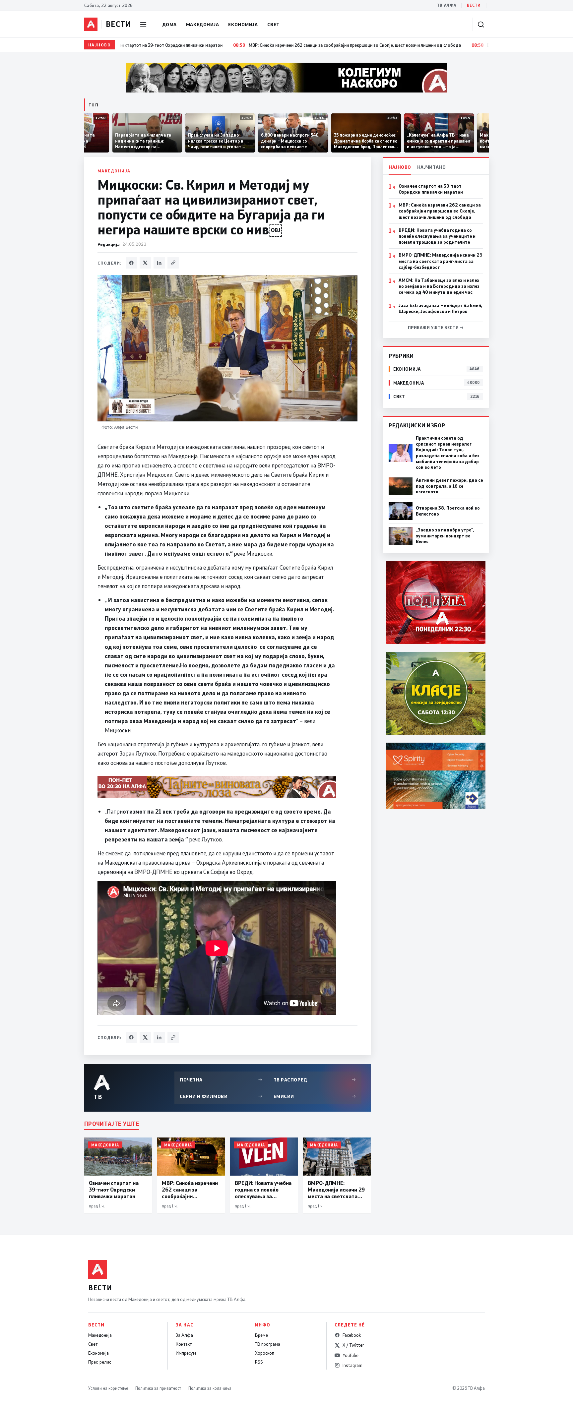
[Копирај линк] (173, 263)
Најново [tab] (400, 167)
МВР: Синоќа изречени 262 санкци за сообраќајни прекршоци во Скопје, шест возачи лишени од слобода (440, 211)
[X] (145, 263)
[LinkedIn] (159, 263)
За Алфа (184, 1335)
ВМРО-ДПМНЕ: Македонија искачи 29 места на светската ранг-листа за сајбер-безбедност (440, 261)
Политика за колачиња (209, 1388)
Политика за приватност (158, 1388)
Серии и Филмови (221, 1096)
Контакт (184, 1344)
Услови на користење (108, 1388)
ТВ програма (267, 1344)
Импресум (186, 1353)
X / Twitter (353, 1345)
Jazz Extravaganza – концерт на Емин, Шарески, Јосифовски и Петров (440, 308)
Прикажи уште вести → (436, 327)
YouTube (350, 1355)
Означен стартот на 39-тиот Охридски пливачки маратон (431, 189)
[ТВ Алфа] (90, 24)
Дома (169, 24)
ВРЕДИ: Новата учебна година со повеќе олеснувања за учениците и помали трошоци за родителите (437, 236)
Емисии (315, 1096)
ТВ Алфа (446, 5)
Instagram (352, 1365)
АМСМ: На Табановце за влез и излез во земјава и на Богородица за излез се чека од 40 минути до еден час (439, 286)
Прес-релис (99, 1362)
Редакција (108, 244)
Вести (474, 5)
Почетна (221, 1079)
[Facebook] (131, 263)
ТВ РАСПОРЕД (315, 1079)
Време (261, 1335)
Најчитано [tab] (431, 167)
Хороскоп (264, 1353)
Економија (243, 24)
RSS (259, 1362)
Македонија (202, 24)
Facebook (352, 1335)
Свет (273, 24)
